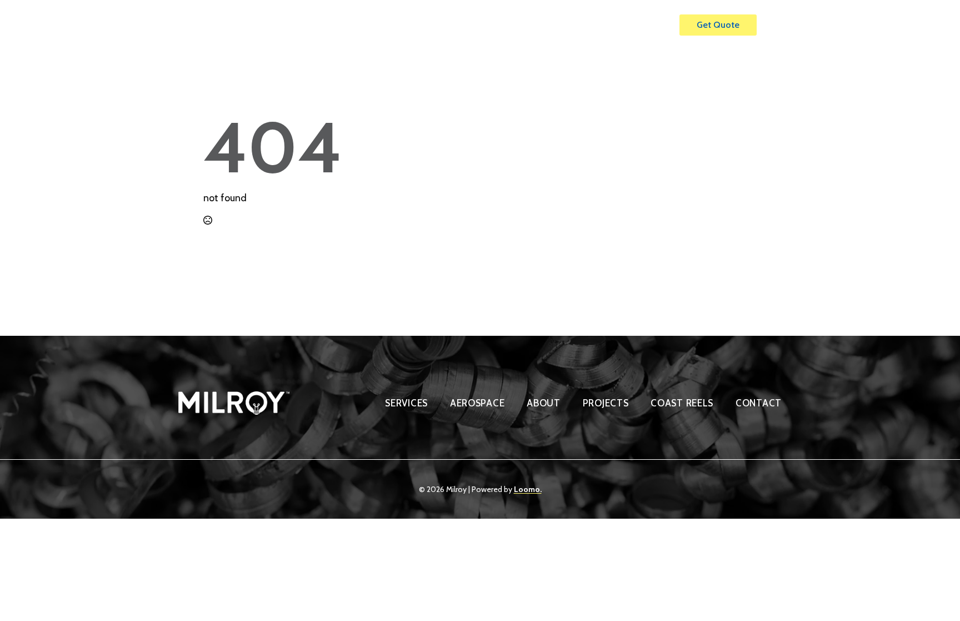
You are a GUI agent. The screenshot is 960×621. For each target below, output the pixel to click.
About (540, 25)
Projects (589, 25)
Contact (642, 25)
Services (479, 25)
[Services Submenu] (506, 20)
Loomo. (528, 489)
